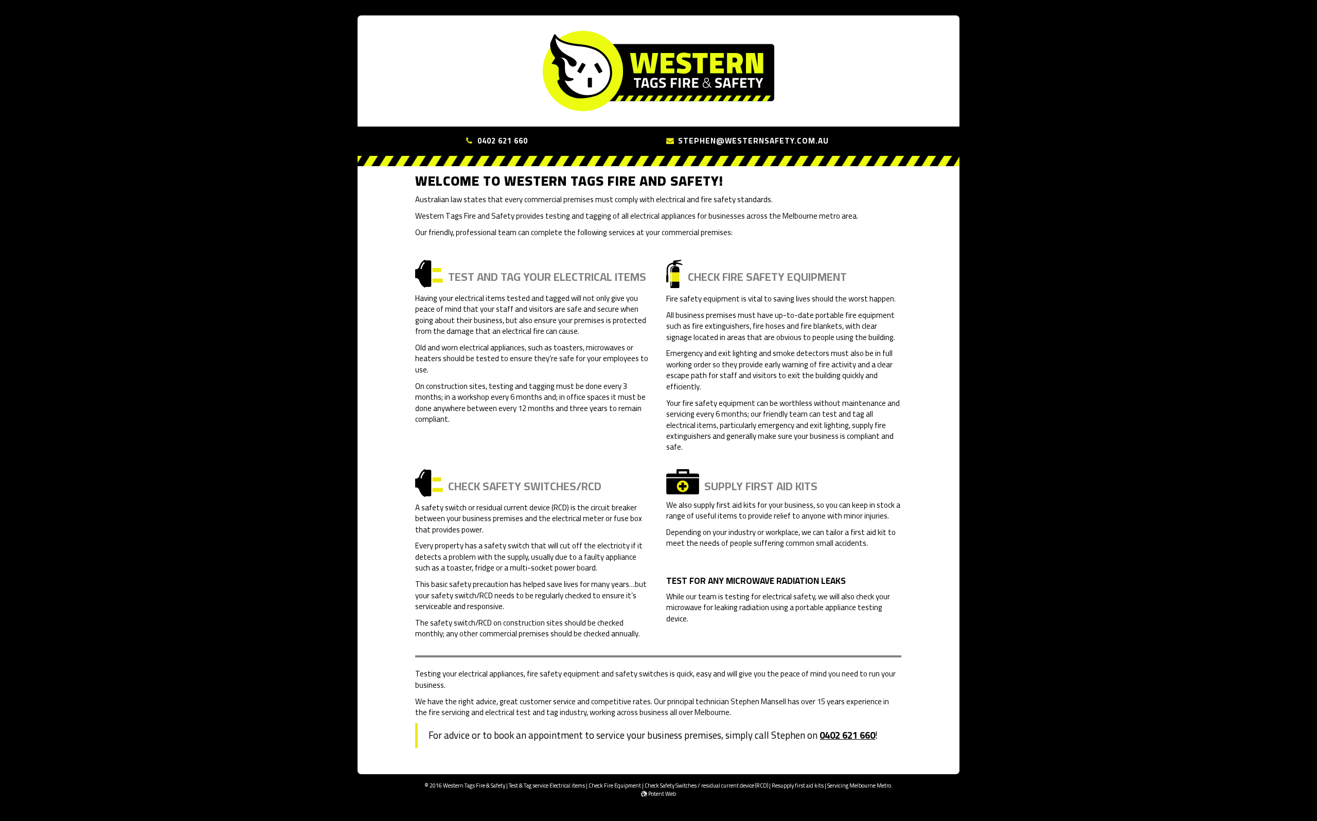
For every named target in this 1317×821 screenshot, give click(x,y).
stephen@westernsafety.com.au (753, 140)
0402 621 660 (502, 140)
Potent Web (661, 794)
